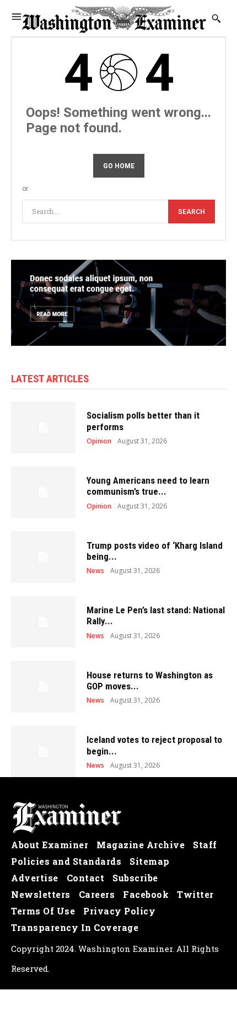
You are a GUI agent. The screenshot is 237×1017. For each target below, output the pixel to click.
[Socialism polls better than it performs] (43, 427)
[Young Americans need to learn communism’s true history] (43, 492)
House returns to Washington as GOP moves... (150, 681)
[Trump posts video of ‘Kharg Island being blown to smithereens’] (43, 557)
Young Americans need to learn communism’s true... (148, 486)
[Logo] (118, 818)
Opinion (99, 441)
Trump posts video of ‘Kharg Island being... (155, 551)
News (95, 571)
